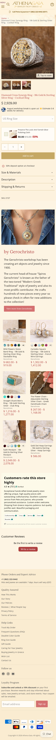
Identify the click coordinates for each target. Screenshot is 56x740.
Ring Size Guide (8, 640)
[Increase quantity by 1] (21, 147)
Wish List (5, 656)
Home (4, 18)
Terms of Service (8, 615)
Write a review (28, 549)
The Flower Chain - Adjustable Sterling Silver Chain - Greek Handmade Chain (40, 400)
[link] (13, 134)
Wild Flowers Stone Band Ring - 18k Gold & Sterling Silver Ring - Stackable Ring (13, 353)
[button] (6, 85)
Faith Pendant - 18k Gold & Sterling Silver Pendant (13, 452)
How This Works (8, 594)
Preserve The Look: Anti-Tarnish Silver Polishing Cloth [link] (33, 131)
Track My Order (8, 627)
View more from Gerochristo (19, 308)
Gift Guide (6, 644)
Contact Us (6, 660)
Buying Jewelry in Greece (12, 652)
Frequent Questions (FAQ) (13, 631)
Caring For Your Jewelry (12, 648)
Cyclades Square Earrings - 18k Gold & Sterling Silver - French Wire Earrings (41, 353)
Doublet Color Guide (10, 635)
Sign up (42, 704)
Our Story (5, 598)
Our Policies (6, 603)
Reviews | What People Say (13, 607)
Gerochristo (7, 359)
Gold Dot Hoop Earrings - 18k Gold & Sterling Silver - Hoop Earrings (41, 448)
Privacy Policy (7, 611)
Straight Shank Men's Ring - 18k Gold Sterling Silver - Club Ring (14, 403)
